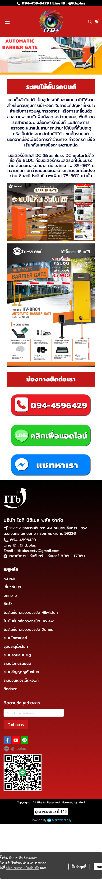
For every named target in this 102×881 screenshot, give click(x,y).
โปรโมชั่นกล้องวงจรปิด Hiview (29, 621)
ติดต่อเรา (11, 689)
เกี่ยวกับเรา (12, 587)
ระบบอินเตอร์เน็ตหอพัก (21, 680)
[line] (24, 740)
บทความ (10, 595)
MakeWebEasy (61, 820)
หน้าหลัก (10, 578)
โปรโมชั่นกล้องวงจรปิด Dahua (28, 629)
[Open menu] (7, 21)
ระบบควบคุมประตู (17, 655)
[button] (90, 21)
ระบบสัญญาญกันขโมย (21, 672)
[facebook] (7, 740)
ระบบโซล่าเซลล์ (15, 638)
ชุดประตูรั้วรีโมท (16, 646)
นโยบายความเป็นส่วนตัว (22, 868)
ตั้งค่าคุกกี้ (78, 866)
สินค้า (8, 604)
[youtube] (16, 740)
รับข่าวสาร (16, 725)
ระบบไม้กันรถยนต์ (17, 663)
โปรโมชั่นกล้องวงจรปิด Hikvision (31, 612)
